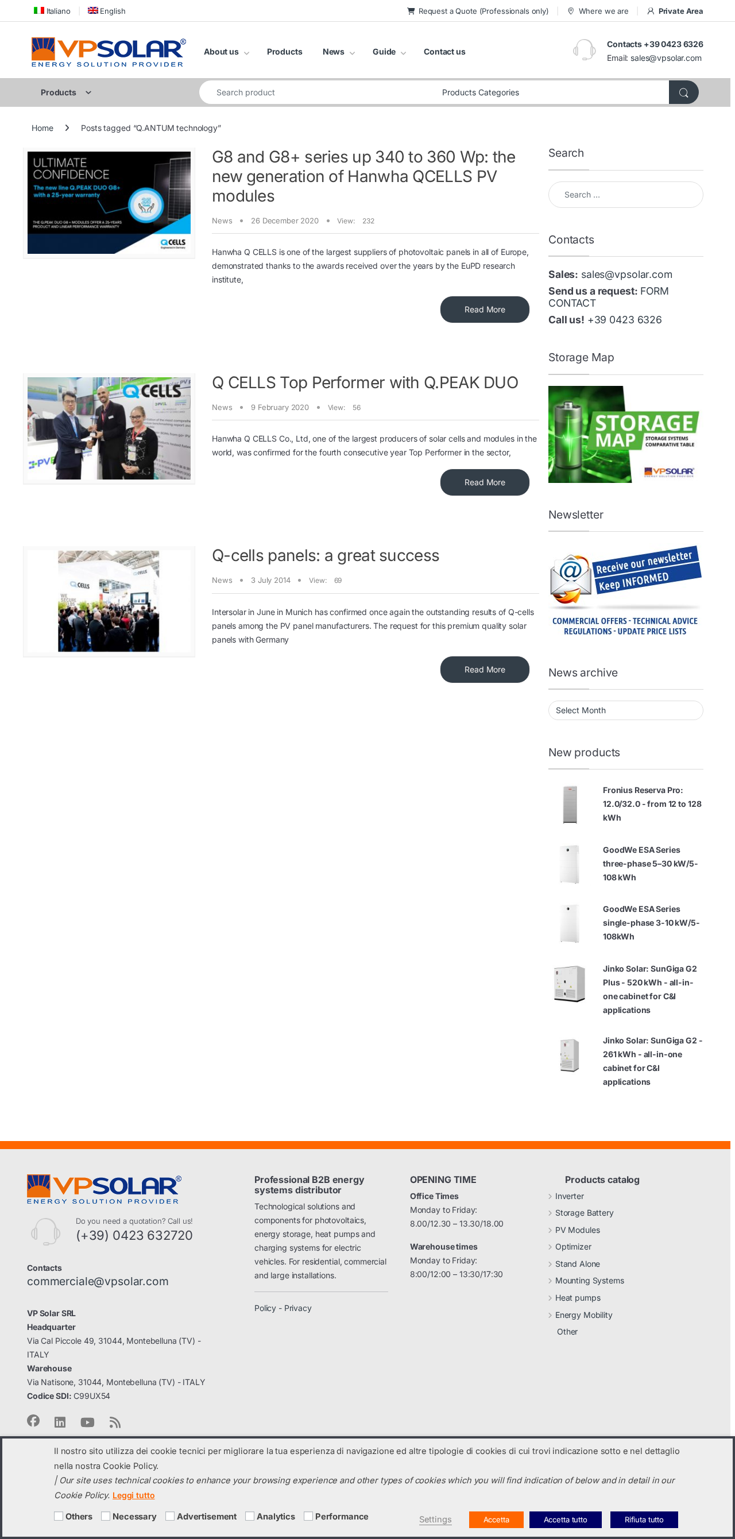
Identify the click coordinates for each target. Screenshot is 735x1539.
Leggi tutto (133, 1495)
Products (285, 51)
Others (78, 1516)
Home (42, 128)
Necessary (135, 1516)
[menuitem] (51, 10)
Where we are (604, 11)
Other (567, 1331)
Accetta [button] (496, 1519)
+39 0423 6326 (624, 320)
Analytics (276, 1516)
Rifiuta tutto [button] (644, 1519)
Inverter (569, 1196)
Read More (485, 309)
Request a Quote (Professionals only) (484, 11)
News (334, 51)
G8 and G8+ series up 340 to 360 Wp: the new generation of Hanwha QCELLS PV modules (364, 176)
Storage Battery (584, 1212)
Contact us (445, 51)
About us (221, 51)
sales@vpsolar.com (666, 58)
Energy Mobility (584, 1315)
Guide (384, 51)
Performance (342, 1516)
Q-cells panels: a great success (325, 555)
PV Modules (577, 1230)
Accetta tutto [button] (565, 1519)
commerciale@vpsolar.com (98, 1281)
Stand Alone (577, 1264)
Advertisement (207, 1516)
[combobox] (317, 92)
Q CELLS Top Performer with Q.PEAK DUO (365, 382)
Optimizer (573, 1246)
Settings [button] (435, 1519)
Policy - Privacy (283, 1308)
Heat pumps (578, 1297)
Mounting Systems (589, 1280)
